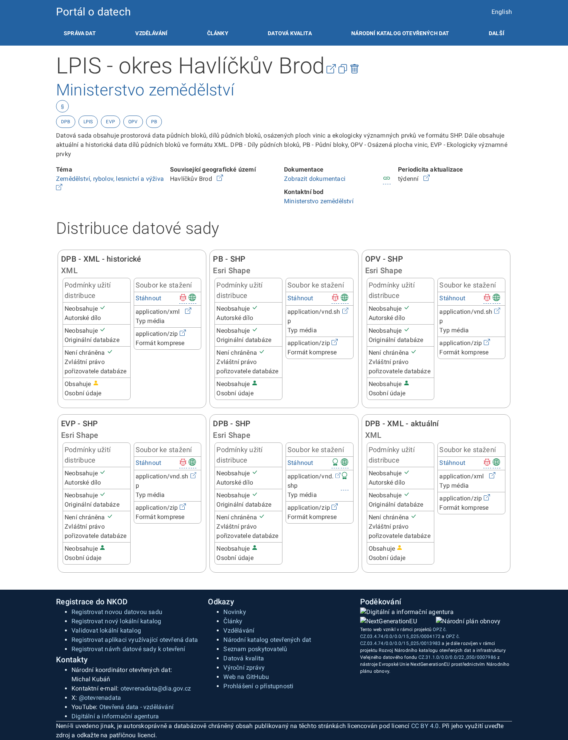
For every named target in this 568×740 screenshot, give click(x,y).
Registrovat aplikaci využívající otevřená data (134, 639)
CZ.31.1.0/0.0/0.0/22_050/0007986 (457, 657)
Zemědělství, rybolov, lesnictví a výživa (110, 178)
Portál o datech (93, 11)
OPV (133, 121)
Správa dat (80, 33)
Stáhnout (149, 298)
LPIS (88, 121)
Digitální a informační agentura (115, 716)
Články (217, 33)
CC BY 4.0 (425, 726)
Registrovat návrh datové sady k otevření (128, 649)
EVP (110, 121)
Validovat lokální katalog (106, 630)
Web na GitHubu (246, 676)
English (501, 11)
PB (154, 121)
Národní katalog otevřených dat (267, 639)
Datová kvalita (289, 33)
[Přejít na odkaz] (59, 188)
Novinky (234, 612)
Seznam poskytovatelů (255, 649)
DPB (65, 121)
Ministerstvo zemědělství (319, 201)
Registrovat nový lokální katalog (116, 621)
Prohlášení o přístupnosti (258, 686)
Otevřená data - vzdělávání (136, 707)
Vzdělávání (151, 33)
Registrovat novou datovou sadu (116, 612)
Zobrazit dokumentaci (314, 178)
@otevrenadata (100, 697)
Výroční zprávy (244, 667)
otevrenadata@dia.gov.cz (156, 688)
